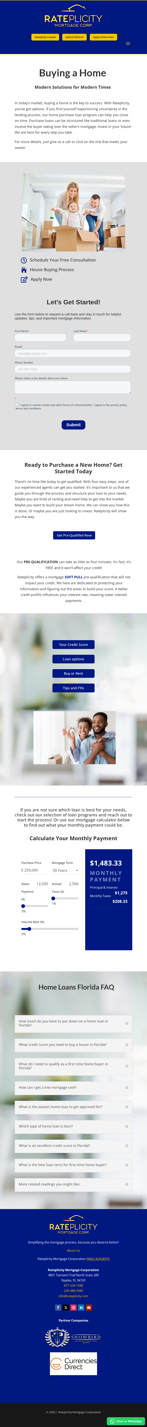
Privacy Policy (55, 1380)
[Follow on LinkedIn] (81, 1307)
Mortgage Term (62, 863)
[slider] (23, 906)
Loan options (73, 659)
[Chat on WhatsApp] (126, 1424)
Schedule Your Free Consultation (63, 260)
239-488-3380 (73, 1291)
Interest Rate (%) (32, 922)
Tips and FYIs (73, 688)
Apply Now (41, 279)
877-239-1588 (73, 1285)
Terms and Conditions (85, 1380)
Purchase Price (31, 863)
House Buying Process (52, 269)
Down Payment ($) (27, 891)
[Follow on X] (66, 1307)
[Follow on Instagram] (73, 1307)
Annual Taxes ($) (58, 887)
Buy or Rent (73, 673)
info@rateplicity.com (73, 1296)
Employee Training (73, 1389)
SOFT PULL (74, 577)
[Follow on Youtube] (89, 1307)
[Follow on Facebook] (58, 1307)
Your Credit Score (73, 644)
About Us (73, 1250)
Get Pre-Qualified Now (74, 535)
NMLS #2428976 (98, 1259)
